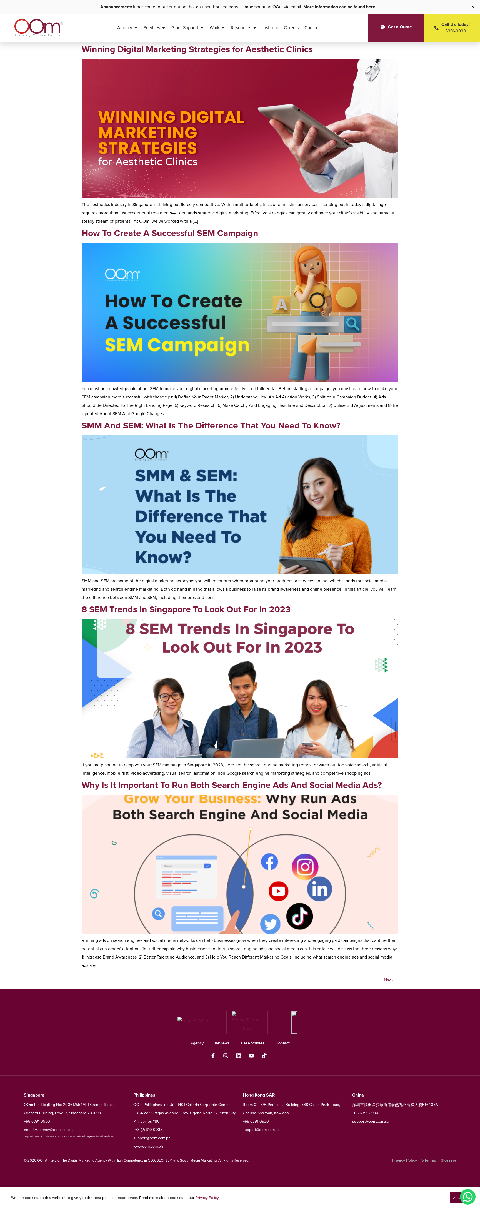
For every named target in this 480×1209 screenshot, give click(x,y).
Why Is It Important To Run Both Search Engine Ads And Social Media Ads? (232, 785)
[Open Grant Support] (202, 27)
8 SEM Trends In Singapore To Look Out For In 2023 (186, 609)
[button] (459, 1197)
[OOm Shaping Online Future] (38, 28)
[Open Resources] (254, 27)
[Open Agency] (136, 27)
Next (391, 979)
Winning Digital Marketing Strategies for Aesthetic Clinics (197, 49)
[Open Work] (223, 27)
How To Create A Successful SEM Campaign (170, 233)
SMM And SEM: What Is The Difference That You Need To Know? (211, 425)
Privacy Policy (207, 1198)
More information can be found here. (339, 7)
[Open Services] (163, 27)
